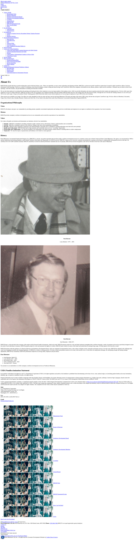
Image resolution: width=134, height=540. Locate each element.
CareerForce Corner (12, 56)
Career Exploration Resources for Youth (16, 51)
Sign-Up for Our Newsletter (14, 61)
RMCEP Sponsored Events (13, 23)
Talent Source (10, 71)
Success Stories (7, 57)
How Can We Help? (12, 25)
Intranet (2, 526)
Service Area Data (11, 63)
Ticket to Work (10, 43)
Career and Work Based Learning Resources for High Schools (22, 50)
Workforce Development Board (14, 16)
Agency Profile (7, 12)
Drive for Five (10, 39)
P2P (8, 42)
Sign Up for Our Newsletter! (8, 519)
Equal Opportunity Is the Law (8, 530)
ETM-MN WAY (11, 40)
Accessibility (4, 531)
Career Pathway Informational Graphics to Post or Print (20, 54)
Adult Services (10, 29)
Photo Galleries (10, 64)
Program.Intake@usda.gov (7, 401)
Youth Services (10, 30)
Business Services (11, 36)
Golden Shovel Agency (52, 537)
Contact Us (3, 5)
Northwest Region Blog (13, 60)
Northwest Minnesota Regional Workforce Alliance (16, 67)
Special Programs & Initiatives (11, 37)
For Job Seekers (8, 28)
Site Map (3, 527)
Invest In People (8, 47)
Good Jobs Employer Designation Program (17, 72)
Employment (4, 7)
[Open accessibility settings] (2, 537)
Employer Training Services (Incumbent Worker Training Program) (23, 33)
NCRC (8, 35)
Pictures (9, 53)
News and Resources (9, 58)
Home (2, 4)
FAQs (8, 26)
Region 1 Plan (10, 70)
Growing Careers (11, 44)
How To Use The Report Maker (19, 536)
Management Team (11, 14)
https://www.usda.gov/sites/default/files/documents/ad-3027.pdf (102, 381)
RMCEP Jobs (10, 22)
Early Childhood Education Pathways (16, 46)
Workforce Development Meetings (15, 18)
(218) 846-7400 (54, 523)
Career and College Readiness (11, 49)
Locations (9, 19)
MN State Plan (10, 68)
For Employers (7, 32)
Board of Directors (11, 15)
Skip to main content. (6, 1)
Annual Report (10, 21)
